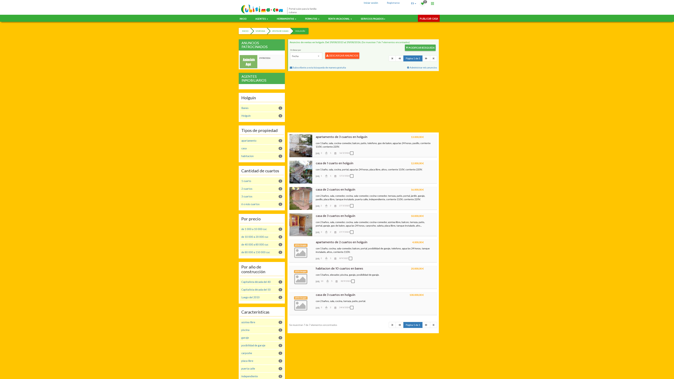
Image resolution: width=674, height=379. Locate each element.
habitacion (261, 156)
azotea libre (261, 322)
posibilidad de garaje (261, 345)
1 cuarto (261, 180)
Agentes (260, 18)
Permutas (311, 18)
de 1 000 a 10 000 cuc (261, 229)
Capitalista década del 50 (261, 289)
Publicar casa (429, 18)
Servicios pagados (372, 18)
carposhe (261, 353)
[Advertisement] (363, 102)
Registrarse (393, 2)
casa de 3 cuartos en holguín (335, 216)
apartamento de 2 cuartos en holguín (341, 242)
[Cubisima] (262, 9)
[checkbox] (352, 153)
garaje (261, 337)
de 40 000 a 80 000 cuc (261, 244)
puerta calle (261, 368)
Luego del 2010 (261, 297)
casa (261, 148)
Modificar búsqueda (421, 47)
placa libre (261, 360)
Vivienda (260, 31)
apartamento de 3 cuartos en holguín (341, 137)
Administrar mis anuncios (423, 67)
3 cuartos (261, 196)
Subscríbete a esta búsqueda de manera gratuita (319, 67)
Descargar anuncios (343, 55)
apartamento (261, 140)
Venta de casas (280, 31)
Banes (261, 107)
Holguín (300, 31)
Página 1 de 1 (413, 58)
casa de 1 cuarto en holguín (334, 163)
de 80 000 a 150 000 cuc (261, 252)
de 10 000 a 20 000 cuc (261, 236)
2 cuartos (261, 188)
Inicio (243, 18)
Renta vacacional (339, 18)
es (412, 3)
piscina (261, 329)
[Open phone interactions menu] (432, 3)
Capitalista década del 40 (261, 281)
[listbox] (306, 55)
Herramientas (286, 18)
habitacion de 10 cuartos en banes (339, 268)
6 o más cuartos (261, 204)
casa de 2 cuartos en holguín (335, 189)
